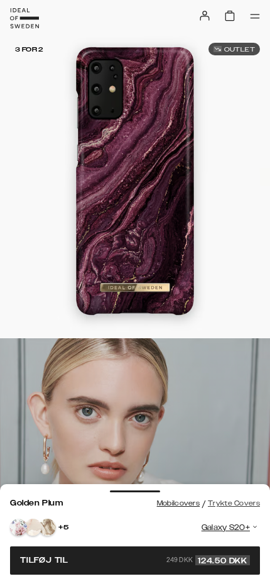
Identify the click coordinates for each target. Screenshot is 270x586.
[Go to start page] (24, 18)
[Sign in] (204, 15)
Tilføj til (133, 560)
